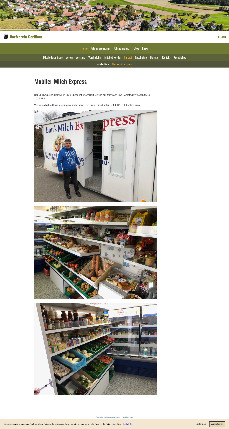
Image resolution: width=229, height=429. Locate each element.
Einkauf (128, 57)
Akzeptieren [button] (217, 424)
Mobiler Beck (103, 64)
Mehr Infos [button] (128, 424)
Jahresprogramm (101, 48)
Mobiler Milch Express (122, 64)
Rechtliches (180, 57)
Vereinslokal (94, 57)
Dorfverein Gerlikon (26, 37)
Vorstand (80, 57)
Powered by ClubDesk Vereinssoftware (108, 417)
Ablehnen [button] (201, 424)
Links (145, 48)
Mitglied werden (112, 57)
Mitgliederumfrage (53, 57)
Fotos (135, 48)
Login (223, 37)
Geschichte (141, 57)
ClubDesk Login (128, 417)
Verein (69, 57)
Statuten (154, 57)
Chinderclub (121, 48)
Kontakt (166, 57)
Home (84, 48)
